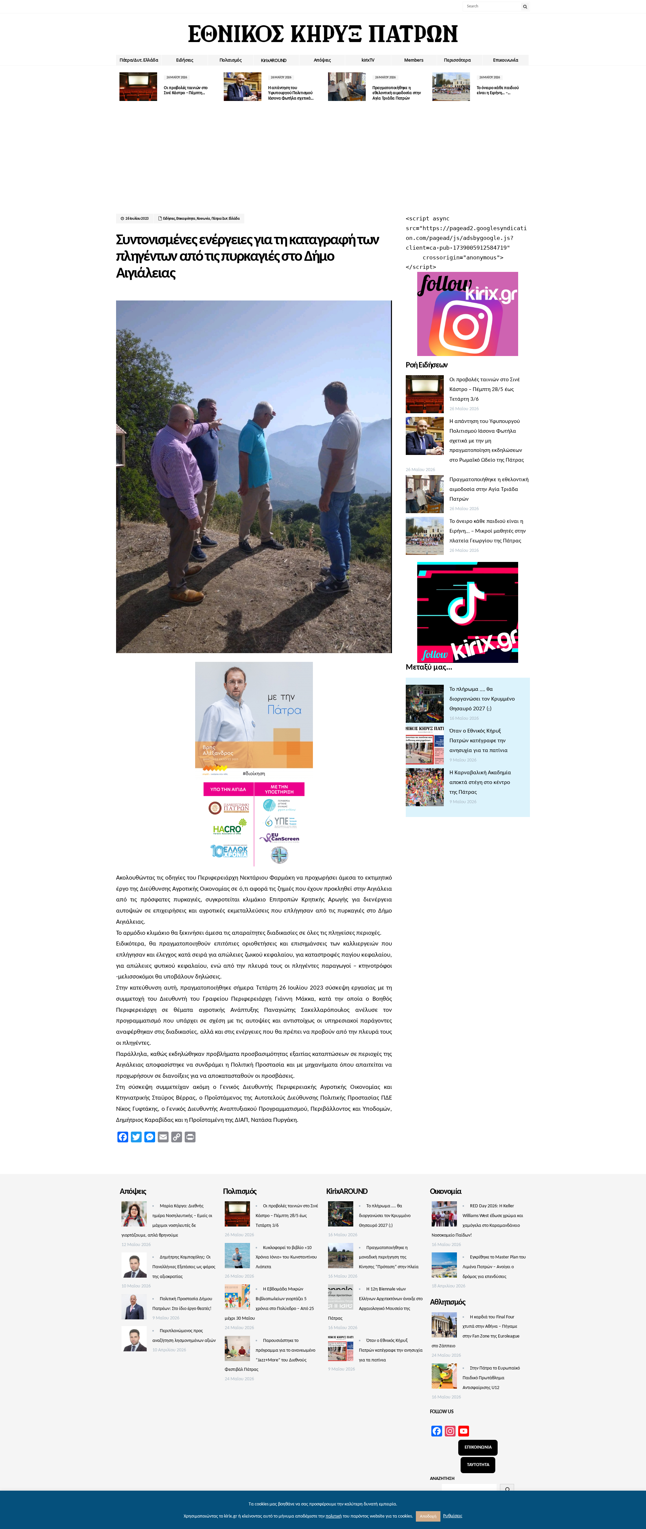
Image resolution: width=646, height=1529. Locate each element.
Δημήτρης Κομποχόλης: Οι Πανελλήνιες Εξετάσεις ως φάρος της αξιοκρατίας (183, 1267)
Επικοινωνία (505, 60)
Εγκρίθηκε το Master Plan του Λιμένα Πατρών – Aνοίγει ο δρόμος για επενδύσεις (494, 1267)
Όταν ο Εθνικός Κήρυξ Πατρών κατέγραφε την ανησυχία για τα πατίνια (479, 740)
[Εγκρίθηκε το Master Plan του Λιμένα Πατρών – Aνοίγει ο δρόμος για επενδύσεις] (444, 1266)
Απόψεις (322, 60)
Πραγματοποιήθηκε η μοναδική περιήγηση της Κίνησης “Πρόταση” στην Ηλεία (389, 1257)
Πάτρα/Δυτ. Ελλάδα (139, 60)
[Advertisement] (323, 163)
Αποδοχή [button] (428, 1516)
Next (525, 87)
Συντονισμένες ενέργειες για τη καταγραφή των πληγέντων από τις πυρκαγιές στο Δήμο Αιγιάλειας (247, 257)
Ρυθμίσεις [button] (452, 1516)
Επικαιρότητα (185, 219)
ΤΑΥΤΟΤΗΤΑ (478, 1464)
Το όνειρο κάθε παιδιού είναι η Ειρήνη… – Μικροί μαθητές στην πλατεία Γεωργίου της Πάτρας (488, 531)
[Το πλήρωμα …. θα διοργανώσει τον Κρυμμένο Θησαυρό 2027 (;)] (425, 705)
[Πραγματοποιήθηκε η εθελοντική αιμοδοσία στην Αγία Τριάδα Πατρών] (425, 496)
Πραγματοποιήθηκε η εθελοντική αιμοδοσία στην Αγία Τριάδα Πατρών (396, 93)
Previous (121, 87)
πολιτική (334, 1516)
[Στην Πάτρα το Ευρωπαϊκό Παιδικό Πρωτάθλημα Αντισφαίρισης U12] (444, 1377)
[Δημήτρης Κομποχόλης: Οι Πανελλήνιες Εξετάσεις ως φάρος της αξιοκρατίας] (134, 1266)
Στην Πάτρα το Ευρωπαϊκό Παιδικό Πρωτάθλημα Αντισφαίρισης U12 (491, 1378)
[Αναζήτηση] (507, 1489)
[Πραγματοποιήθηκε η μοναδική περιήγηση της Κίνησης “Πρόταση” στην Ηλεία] (340, 1257)
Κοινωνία (203, 219)
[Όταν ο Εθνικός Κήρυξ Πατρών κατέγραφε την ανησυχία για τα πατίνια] (425, 747)
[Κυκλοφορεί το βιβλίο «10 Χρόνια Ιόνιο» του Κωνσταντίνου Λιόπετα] (237, 1257)
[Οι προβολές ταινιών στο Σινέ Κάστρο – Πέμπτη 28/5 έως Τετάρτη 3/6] (425, 396)
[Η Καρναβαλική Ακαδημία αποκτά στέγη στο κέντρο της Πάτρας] (425, 789)
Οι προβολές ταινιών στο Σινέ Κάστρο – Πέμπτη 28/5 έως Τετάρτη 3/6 (485, 389)
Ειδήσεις (184, 60)
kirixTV (368, 60)
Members (413, 60)
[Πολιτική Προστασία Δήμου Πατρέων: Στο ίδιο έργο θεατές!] (134, 1308)
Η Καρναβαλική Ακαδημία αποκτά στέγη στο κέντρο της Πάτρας (480, 782)
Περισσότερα (457, 60)
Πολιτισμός (231, 60)
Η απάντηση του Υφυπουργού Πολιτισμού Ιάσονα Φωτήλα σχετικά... (291, 93)
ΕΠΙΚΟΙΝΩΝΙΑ (478, 1447)
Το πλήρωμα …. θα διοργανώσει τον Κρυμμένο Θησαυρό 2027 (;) (482, 699)
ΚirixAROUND (274, 60)
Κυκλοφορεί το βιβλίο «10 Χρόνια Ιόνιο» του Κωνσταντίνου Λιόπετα (286, 1257)
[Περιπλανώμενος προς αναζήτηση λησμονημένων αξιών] (134, 1340)
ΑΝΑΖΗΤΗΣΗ (442, 1478)
